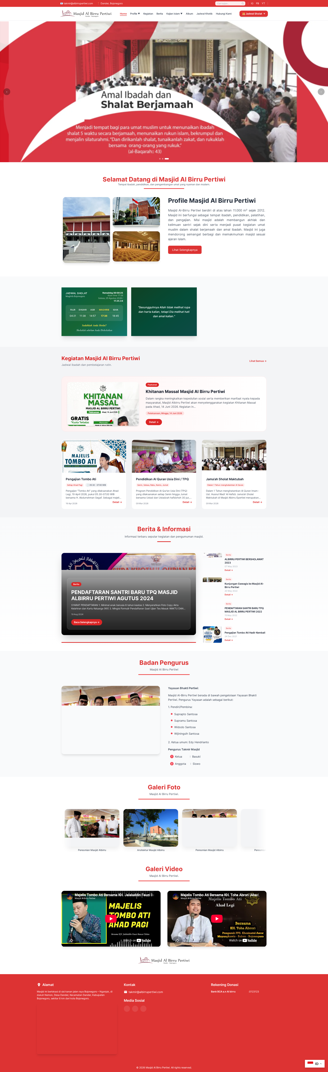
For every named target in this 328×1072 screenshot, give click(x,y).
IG (252, 3)
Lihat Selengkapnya (184, 249)
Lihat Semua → (257, 360)
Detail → (154, 422)
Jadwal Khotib (204, 13)
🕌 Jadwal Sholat (253, 13)
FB (257, 3)
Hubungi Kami (223, 13)
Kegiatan (148, 13)
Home (123, 13)
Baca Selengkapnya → (86, 622)
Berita (159, 13)
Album (189, 13)
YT (263, 3)
